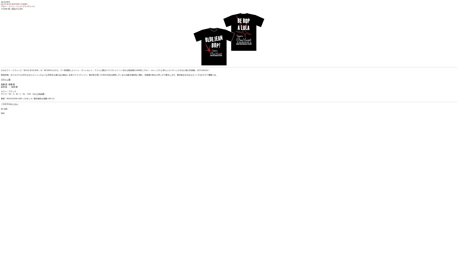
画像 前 (4, 84)
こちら (15, 104)
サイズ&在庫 (38, 94)
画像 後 (12, 84)
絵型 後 (14, 87)
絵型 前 (4, 87)
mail (5, 109)
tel (2, 109)
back (3, 113)
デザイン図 (5, 80)
